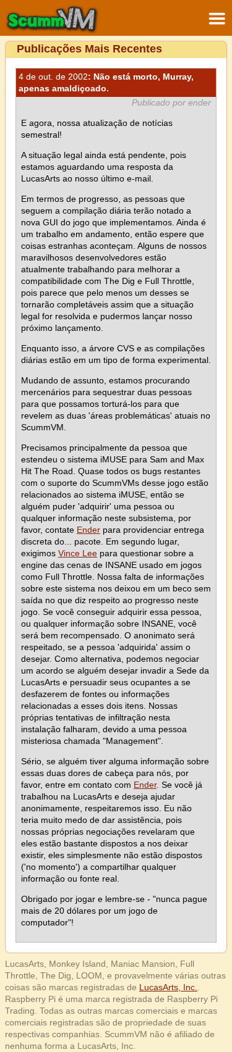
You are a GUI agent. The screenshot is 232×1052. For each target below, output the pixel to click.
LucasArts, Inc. (168, 987)
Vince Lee (77, 553)
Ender (88, 530)
